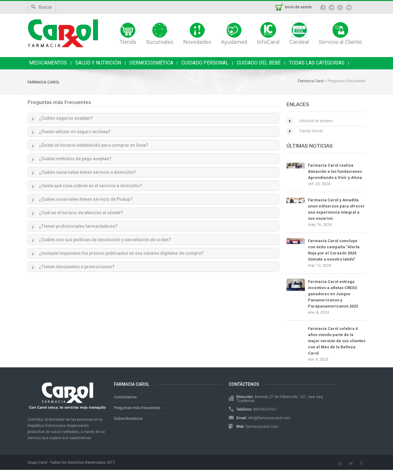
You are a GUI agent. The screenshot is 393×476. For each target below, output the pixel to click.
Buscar (45, 7)
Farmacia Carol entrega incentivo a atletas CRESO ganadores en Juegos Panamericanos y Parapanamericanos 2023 (333, 293)
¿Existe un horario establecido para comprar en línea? (93, 145)
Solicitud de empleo (316, 121)
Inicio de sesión (298, 7)
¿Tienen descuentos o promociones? (77, 266)
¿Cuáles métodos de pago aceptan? (75, 158)
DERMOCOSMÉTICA (151, 63)
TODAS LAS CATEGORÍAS (316, 63)
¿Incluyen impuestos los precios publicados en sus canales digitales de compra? (121, 253)
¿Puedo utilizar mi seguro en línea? (75, 131)
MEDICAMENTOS (48, 63)
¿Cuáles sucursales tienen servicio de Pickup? (86, 199)
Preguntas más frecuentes (137, 407)
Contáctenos (125, 397)
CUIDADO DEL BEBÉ (259, 63)
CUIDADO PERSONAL (204, 63)
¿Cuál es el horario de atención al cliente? (81, 212)
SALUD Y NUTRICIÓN (98, 63)
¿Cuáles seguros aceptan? (66, 118)
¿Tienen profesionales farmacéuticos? (78, 226)
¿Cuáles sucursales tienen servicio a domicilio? (87, 172)
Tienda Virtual (311, 131)
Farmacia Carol (44, 82)
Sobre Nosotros (128, 418)
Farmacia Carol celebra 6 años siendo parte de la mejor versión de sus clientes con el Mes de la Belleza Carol (336, 340)
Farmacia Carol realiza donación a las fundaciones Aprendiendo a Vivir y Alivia (335, 171)
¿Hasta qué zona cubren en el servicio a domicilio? (90, 185)
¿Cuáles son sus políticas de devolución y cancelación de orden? (105, 239)
